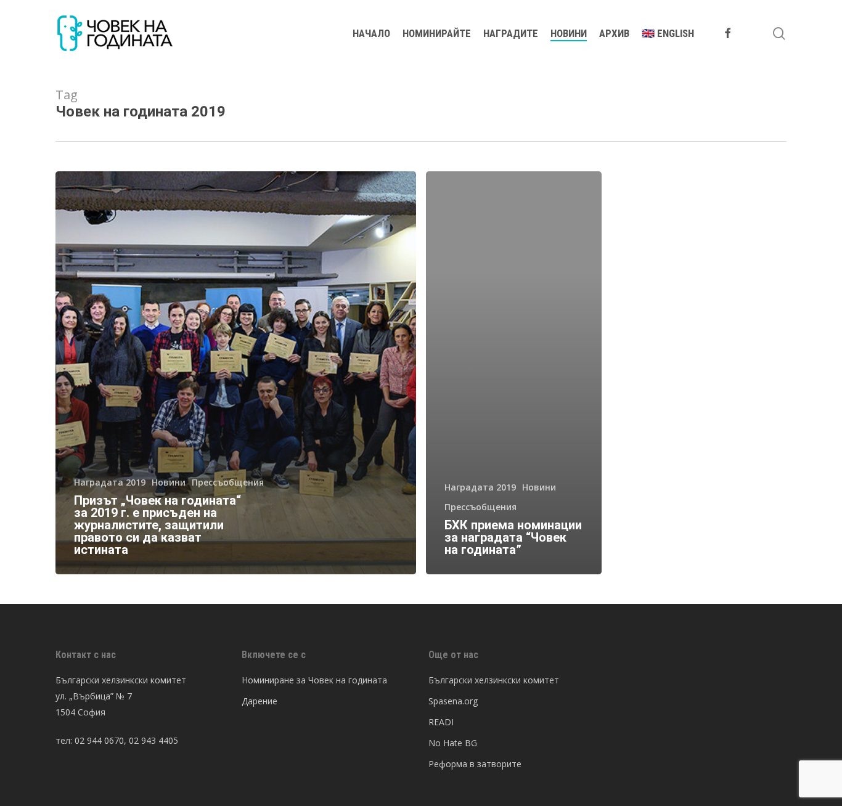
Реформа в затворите (474, 764)
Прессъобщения (228, 482)
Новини (169, 482)
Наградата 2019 (109, 482)
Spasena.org (453, 701)
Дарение (259, 701)
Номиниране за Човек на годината (314, 680)
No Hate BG (452, 743)
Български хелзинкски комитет (493, 680)
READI (441, 722)
